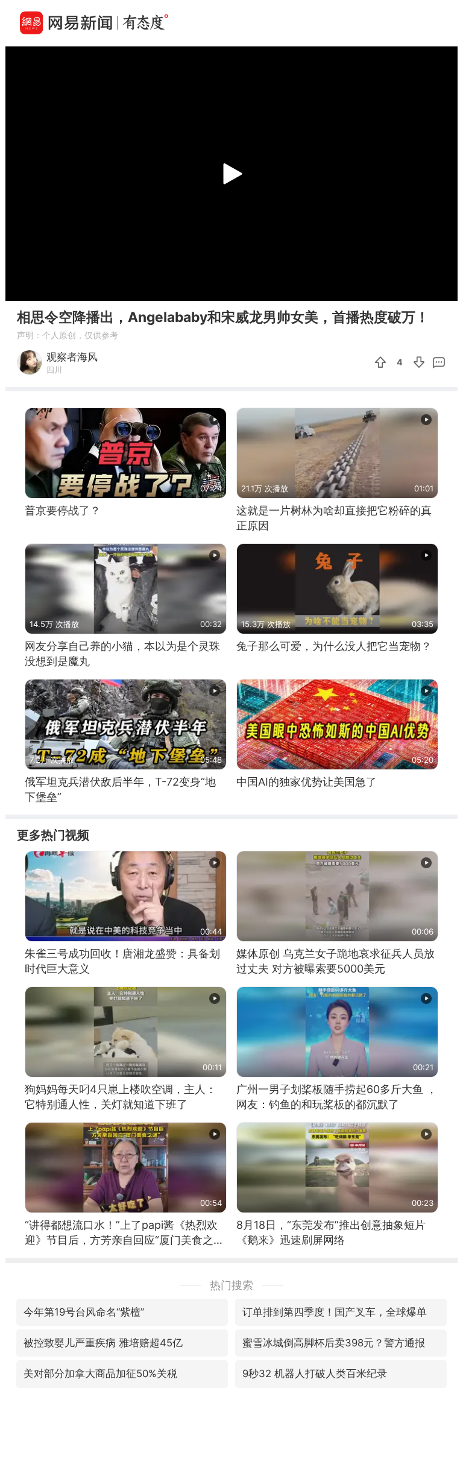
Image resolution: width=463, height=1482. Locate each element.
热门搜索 (231, 1285)
